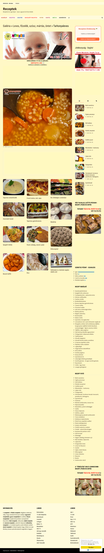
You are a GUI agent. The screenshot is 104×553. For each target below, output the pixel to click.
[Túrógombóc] (79, 165)
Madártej (53, 222)
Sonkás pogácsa (79, 353)
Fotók (41, 17)
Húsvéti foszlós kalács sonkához (84, 340)
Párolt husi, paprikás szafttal (83, 421)
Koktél (48, 17)
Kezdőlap (4, 17)
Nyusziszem (78, 363)
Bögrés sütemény (80, 313)
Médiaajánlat (21, 550)
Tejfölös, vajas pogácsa (81, 330)
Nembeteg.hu (40, 536)
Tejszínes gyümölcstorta (34, 221)
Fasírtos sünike (79, 299)
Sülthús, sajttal (79, 413)
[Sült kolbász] (79, 123)
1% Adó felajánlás (41, 514)
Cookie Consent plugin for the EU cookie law (91, 550)
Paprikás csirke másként (82, 344)
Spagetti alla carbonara (81, 293)
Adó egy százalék (41, 531)
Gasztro (19, 17)
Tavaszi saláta (79, 305)
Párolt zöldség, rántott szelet (35, 245)
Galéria (7, 26)
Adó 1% (55, 17)
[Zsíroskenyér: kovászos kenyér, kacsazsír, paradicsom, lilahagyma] (79, 173)
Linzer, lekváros (79, 454)
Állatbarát (73, 531)
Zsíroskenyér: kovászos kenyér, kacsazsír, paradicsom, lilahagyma (91, 174)
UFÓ (71, 524)
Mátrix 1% (39, 524)
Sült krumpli (78, 433)
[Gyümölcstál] (79, 183)
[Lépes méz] (79, 156)
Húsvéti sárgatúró (80, 338)
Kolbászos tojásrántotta (82, 419)
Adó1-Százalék (41, 543)
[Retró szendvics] (79, 105)
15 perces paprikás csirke (82, 342)
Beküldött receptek (31, 17)
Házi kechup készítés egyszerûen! (84, 332)
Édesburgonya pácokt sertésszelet (85, 415)
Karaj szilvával (79, 355)
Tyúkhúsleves (79, 336)
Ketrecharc (73, 526)
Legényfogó (78, 346)
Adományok (62, 17)
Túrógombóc (88, 164)
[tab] (79, 101)
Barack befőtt (7, 274)
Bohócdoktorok (74, 543)
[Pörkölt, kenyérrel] (79, 131)
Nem (76, 274)
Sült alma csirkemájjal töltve (83, 309)
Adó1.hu (72, 521)
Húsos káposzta (79, 411)
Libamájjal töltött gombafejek (83, 359)
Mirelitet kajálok (80, 280)
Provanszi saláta (79, 307)
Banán (77, 458)
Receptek (10, 9)
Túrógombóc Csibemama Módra (84, 334)
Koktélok (39, 533)
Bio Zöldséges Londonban (58, 198)
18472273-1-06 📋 (37, 63)
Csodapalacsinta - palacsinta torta (85, 295)
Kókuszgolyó (54, 249)
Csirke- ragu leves (80, 365)
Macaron (77, 456)
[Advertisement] (37, 76)
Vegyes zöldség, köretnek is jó (83, 437)
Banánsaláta (78, 316)
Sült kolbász (88, 123)
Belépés (17, 3)
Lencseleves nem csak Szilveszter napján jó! (87, 322)
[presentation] (79, 101)
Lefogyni (39, 521)
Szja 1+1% (73, 519)
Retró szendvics (89, 105)
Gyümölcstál (88, 183)
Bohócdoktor (40, 512)
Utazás (38, 538)
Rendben (91, 547)
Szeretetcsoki (73, 540)
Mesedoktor (40, 526)
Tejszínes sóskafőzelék (10, 198)
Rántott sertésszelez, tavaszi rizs (84, 402)
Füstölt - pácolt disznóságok (83, 429)
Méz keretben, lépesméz (82, 439)
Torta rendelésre (80, 417)
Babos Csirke (79, 318)
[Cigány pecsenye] (79, 114)
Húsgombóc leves (80, 444)
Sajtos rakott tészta (80, 450)
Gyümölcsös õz (79, 357)
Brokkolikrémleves (80, 301)
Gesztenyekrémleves (81, 291)
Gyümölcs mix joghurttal (82, 320)
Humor (72, 528)
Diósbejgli (78, 435)
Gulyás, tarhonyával (80, 425)
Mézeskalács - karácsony (92, 148)
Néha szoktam (79, 276)
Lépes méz (88, 156)
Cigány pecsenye (89, 114)
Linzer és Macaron (80, 446)
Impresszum (6, 550)
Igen (76, 272)
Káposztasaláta (79, 405)
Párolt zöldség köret (81, 423)
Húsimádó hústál (8, 219)
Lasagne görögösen (80, 367)
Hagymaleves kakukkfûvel (82, 348)
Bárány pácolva (79, 311)
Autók (71, 536)
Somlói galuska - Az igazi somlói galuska (86, 361)
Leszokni (39, 519)
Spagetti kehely (7, 245)
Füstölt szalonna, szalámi (82, 427)
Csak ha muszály (80, 278)
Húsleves (77, 400)
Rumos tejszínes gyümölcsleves (84, 303)
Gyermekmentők (74, 538)
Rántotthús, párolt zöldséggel (83, 407)
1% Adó (72, 514)
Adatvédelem (13, 550)
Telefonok (73, 533)
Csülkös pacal (89, 140)
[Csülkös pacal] (79, 140)
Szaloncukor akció (80, 460)
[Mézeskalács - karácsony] (79, 148)
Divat (71, 517)
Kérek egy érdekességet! (88, 39)
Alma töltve (78, 350)
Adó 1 (71, 512)
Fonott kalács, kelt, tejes (34, 198)
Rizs (28, 273)
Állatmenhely (40, 540)
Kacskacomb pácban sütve (82, 431)
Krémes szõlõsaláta (80, 297)
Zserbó (77, 448)
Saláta (77, 409)
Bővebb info (91, 544)
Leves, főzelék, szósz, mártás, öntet (32, 26)
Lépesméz (78, 442)
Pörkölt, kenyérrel (90, 130)
